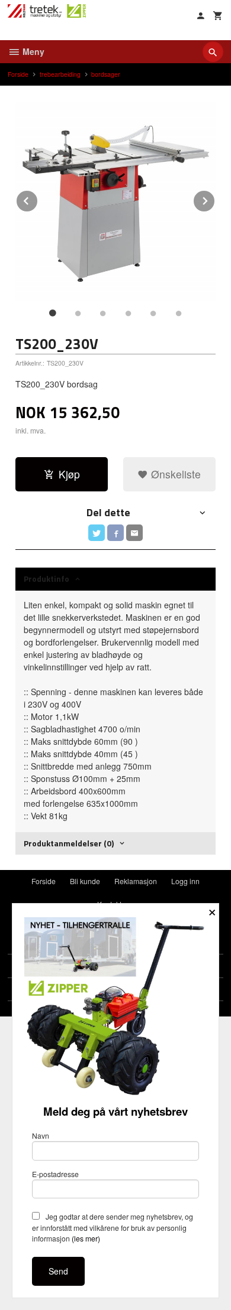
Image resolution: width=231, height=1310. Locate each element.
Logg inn (185, 881)
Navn (40, 1135)
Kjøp (69, 474)
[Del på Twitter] (96, 532)
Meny (32, 51)
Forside (18, 74)
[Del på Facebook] (115, 532)
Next (215, 199)
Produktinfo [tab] (46, 578)
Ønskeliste (174, 474)
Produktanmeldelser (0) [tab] (69, 843)
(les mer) (86, 1238)
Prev (37, 199)
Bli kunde (85, 881)
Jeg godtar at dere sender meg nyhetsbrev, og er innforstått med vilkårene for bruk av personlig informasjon (112, 1227)
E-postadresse (55, 1174)
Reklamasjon (135, 881)
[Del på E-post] (134, 532)
